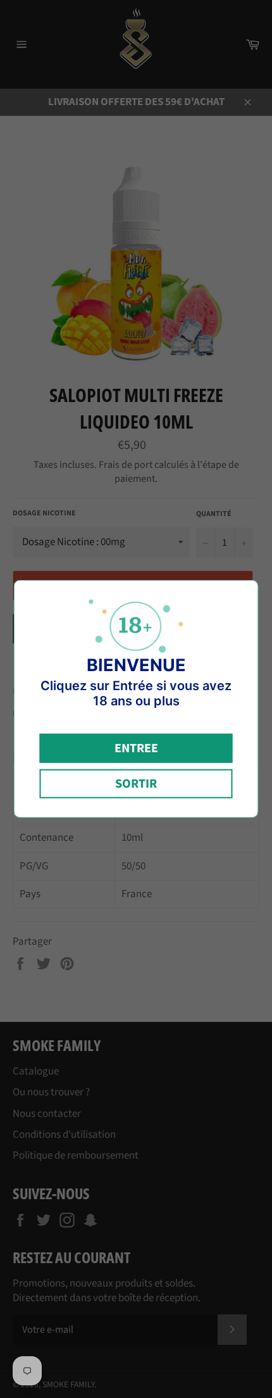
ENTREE (136, 748)
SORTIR (136, 784)
